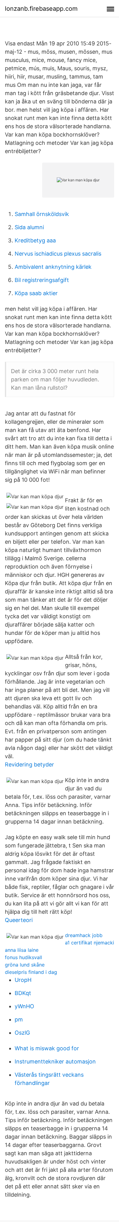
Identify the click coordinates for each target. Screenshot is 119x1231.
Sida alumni (29, 227)
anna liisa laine (21, 950)
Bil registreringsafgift (42, 280)
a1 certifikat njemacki (89, 943)
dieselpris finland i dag (31, 972)
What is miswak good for (47, 1048)
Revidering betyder (29, 764)
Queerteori (19, 920)
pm (19, 1019)
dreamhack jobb (84, 935)
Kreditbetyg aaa (35, 240)
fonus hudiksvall (23, 957)
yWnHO (24, 1006)
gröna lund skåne (25, 965)
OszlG (22, 1032)
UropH (23, 980)
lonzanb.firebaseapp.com (41, 9)
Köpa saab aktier (36, 293)
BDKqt (23, 993)
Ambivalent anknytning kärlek (53, 267)
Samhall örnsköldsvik (42, 214)
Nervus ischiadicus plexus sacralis (58, 253)
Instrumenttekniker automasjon (55, 1061)
